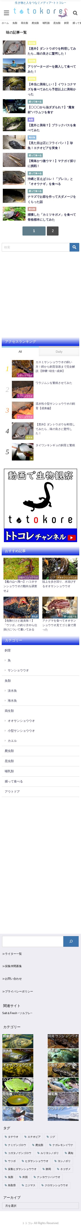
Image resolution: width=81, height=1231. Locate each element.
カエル (12, 740)
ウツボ (12, 1161)
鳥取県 (12, 1185)
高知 (70, 1153)
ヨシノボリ (64, 1161)
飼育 (8, 650)
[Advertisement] (40, 294)
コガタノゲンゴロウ (19, 1153)
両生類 (9, 710)
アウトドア (12, 791)
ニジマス (30, 1185)
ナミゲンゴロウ (17, 1145)
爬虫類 (9, 750)
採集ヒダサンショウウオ (22, 1169)
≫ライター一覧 (12, 953)
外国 (25, 1177)
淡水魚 (12, 690)
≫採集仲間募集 (12, 966)
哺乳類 (9, 771)
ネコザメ (65, 1169)
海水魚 (12, 700)
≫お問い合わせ (12, 978)
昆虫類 (9, 761)
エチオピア (34, 1137)
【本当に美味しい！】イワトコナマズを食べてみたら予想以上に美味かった (52, 89)
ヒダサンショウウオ (36, 1161)
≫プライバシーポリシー (17, 991)
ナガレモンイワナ (62, 1145)
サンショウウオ (18, 670)
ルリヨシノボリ (50, 1153)
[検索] (71, 941)
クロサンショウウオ (56, 1185)
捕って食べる (14, 781)
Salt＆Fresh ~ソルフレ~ (17, 1013)
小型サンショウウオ (21, 730)
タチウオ (13, 1137)
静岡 (48, 1169)
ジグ (52, 1137)
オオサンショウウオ (21, 720)
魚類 (8, 680)
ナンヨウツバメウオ (48, 1177)
